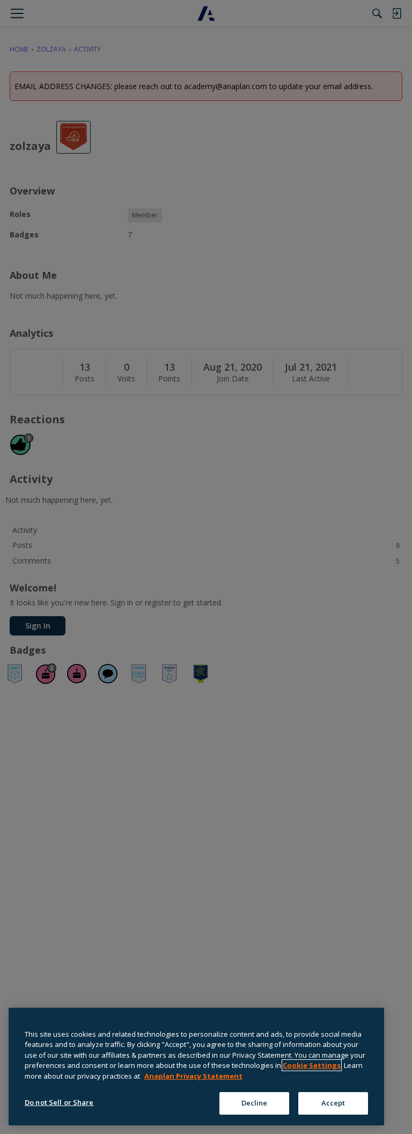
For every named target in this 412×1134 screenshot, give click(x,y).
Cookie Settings (312, 1065)
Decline (254, 1103)
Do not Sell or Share (59, 1102)
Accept (333, 1103)
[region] (196, 1066)
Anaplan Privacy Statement (193, 1076)
